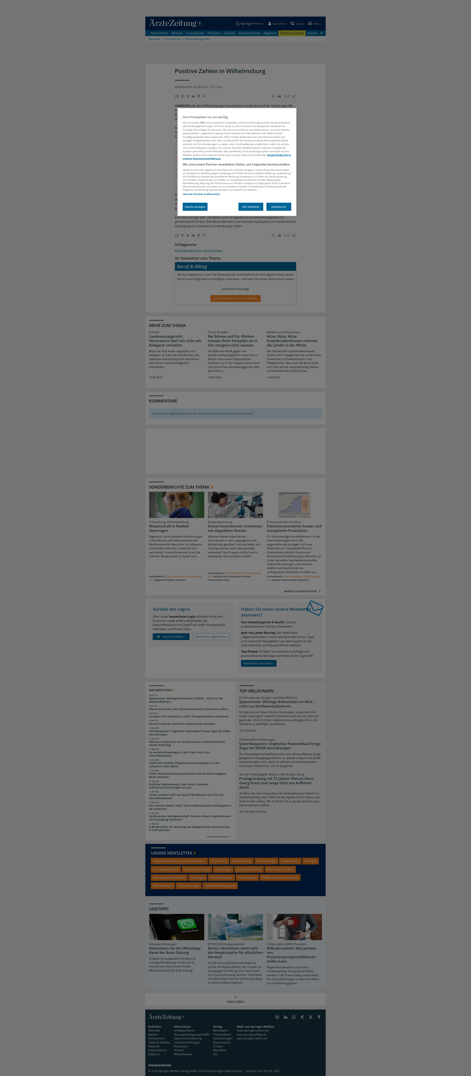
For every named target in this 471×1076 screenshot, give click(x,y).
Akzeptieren (278, 206)
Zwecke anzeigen (195, 206)
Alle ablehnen (250, 206)
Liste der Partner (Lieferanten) (201, 194)
